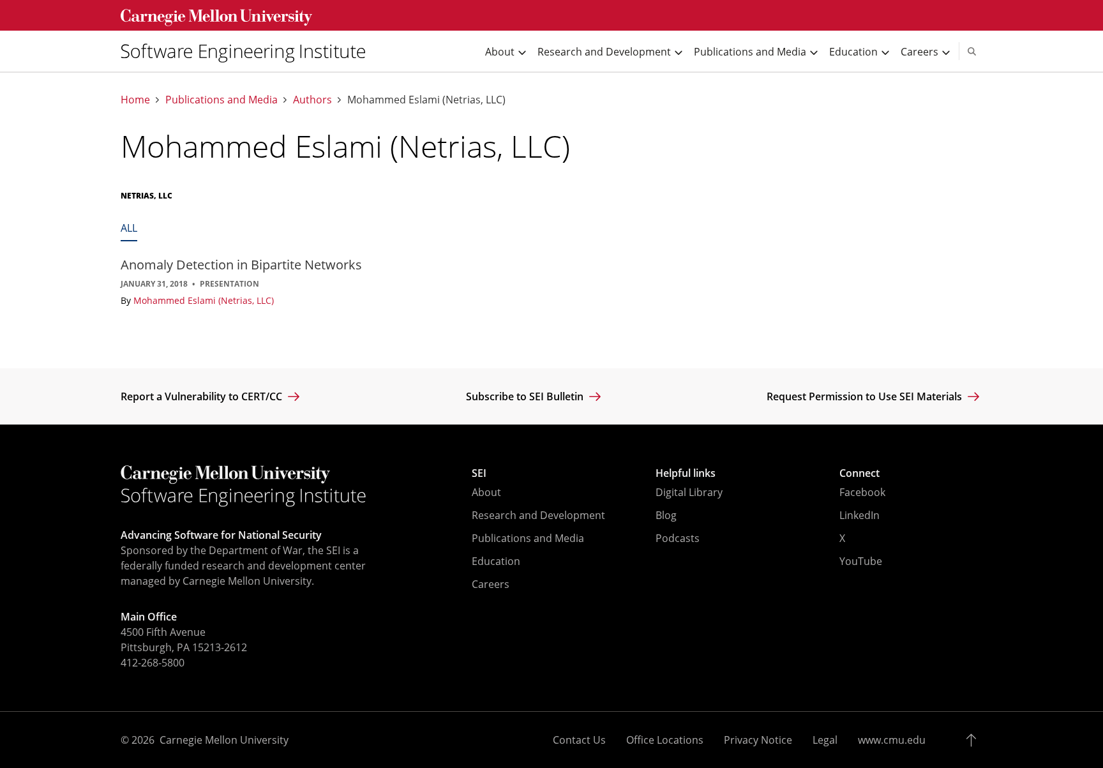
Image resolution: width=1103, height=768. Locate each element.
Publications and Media (221, 100)
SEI (479, 473)
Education (496, 561)
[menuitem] (248, 51)
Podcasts (678, 538)
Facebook (862, 492)
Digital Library (689, 492)
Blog (666, 515)
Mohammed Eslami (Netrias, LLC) (203, 300)
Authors (312, 100)
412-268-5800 (152, 663)
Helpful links (686, 473)
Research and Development (538, 515)
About (486, 492)
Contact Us (579, 740)
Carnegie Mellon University (224, 740)
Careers (490, 584)
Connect (859, 473)
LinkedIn (859, 515)
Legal (825, 740)
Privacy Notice (758, 740)
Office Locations (664, 740)
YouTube (860, 561)
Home (135, 100)
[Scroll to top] (974, 740)
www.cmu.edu (892, 740)
